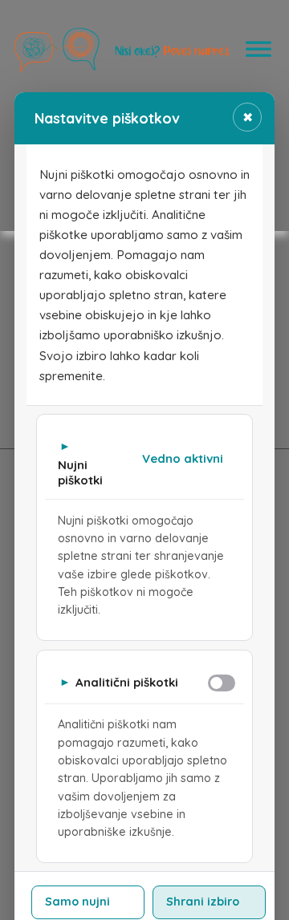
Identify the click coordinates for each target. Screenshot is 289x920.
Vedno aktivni (182, 458)
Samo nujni (77, 901)
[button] (144, 461)
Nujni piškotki (80, 472)
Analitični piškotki (126, 682)
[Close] (258, 50)
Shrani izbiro (202, 901)
